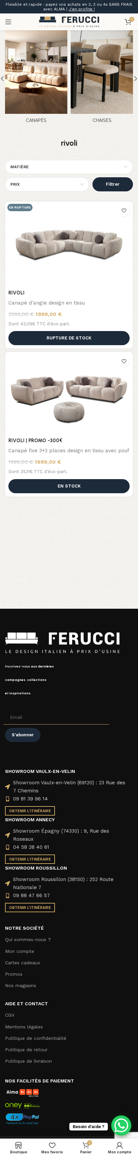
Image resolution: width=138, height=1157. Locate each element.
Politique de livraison (28, 1061)
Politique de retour (26, 1049)
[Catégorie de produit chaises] (102, 78)
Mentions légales (24, 1026)
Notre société (24, 928)
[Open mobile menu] (8, 22)
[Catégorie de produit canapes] (36, 78)
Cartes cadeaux (22, 962)
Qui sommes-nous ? (28, 939)
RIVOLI (16, 293)
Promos (13, 974)
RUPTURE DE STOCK (69, 337)
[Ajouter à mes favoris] (124, 211)
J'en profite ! (82, 9)
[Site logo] (69, 21)
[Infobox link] (69, 680)
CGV (9, 1015)
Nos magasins (20, 985)
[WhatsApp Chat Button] (121, 1125)
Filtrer (113, 184)
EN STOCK (69, 486)
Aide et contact (26, 1003)
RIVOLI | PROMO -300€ (35, 440)
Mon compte (19, 951)
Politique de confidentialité (35, 1038)
